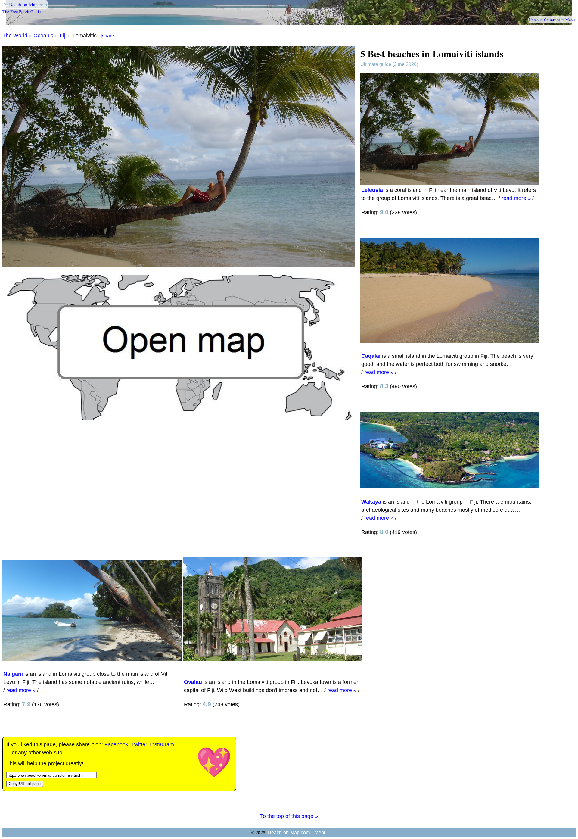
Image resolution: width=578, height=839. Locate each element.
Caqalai (371, 356)
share (108, 35)
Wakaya (371, 502)
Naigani (13, 674)
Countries (552, 19)
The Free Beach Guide (21, 11)
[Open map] (178, 418)
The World (14, 36)
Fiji (63, 36)
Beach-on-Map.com (289, 832)
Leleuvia (372, 190)
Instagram (162, 744)
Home (534, 19)
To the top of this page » (289, 816)
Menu (570, 19)
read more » (516, 198)
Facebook (116, 744)
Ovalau (193, 682)
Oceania (43, 36)
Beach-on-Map (23, 4)
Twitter (139, 744)
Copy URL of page (25, 783)
